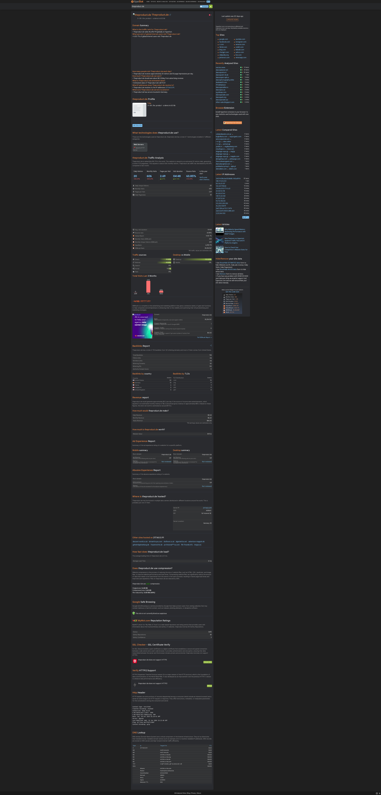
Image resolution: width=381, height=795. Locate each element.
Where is (149, 496)
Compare (205, 6)
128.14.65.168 (220, 196)
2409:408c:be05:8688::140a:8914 (228, 179)
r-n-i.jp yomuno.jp (223, 144)
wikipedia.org (224, 55)
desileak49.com (221, 82)
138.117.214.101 (221, 181)
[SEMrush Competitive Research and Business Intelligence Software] (141, 301)
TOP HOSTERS (172, 1)
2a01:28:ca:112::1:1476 (224, 208)
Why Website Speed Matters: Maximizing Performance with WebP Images (235, 231)
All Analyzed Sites (180, 793)
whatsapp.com (241, 58)
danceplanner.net (222, 70)
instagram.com (241, 42)
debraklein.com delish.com (226, 169)
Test (210, 686)
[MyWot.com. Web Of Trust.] (134, 621)
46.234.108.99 (221, 206)
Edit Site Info (137, 125)
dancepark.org (221, 97)
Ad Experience (143, 441)
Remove (223, 274)
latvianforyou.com (155, 542)
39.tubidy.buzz (221, 85)
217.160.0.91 (170, 88)
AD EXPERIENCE (181, 1)
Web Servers (139, 145)
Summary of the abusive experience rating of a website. (151, 474)
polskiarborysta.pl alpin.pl (226, 166)
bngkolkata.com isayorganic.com (228, 137)
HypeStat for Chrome (234, 123)
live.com (238, 55)
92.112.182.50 (220, 201)
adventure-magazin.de (196, 542)
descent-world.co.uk (140, 542)
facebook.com (224, 42)
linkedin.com (240, 50)
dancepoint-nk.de (222, 75)
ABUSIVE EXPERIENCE (191, 1)
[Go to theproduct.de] (170, 15)
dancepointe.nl (221, 72)
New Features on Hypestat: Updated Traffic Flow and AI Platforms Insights (234, 240)
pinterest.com (224, 58)
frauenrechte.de (156, 545)
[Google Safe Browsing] (133, 613)
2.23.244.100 (220, 213)
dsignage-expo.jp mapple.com (227, 156)
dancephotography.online (225, 80)
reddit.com (239, 47)
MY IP (208, 1)
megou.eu (197, 545)
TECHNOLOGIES (201, 1)
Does (152, 568)
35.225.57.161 (220, 194)
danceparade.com (222, 95)
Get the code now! (232, 292)
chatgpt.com (224, 52)
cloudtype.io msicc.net (225, 149)
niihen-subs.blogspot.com (225, 102)
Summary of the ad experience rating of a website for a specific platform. (157, 445)
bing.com (222, 50)
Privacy (193, 793)
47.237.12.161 (220, 198)
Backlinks (141, 346)
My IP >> (246, 217)
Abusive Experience (146, 470)
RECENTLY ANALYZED (162, 1)
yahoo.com (240, 52)
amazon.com (240, 44)
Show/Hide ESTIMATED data (230, 263)
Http (138, 692)
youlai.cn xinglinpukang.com (226, 147)
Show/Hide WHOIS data (228, 269)
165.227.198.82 (221, 186)
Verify (144, 670)
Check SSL (208, 662)
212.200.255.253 (222, 203)
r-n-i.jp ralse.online (223, 142)
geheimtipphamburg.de (141, 545)
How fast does (150, 551)
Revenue (140, 397)
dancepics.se (220, 90)
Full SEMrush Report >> (204, 337)
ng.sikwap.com (221, 92)
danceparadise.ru (222, 87)
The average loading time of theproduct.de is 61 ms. (150, 556)
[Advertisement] (172, 54)
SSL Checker (151, 644)
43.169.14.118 (220, 191)
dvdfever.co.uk (169, 542)
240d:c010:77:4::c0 (223, 189)
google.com (223, 39)
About (199, 793)
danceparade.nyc (222, 100)
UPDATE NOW (232, 20)
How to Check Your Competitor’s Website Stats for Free (236, 250)
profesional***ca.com (172, 545)
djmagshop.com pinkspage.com (228, 159)
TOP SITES (153, 1)
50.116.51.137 (220, 184)
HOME (148, 1)
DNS (138, 732)
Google (143, 602)
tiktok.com (223, 47)
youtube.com (240, 39)
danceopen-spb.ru (222, 77)
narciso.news (220, 68)
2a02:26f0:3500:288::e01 (225, 211)
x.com (221, 44)
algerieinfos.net (181, 542)
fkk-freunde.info (187, 545)
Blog (188, 793)
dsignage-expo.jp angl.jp (225, 152)
